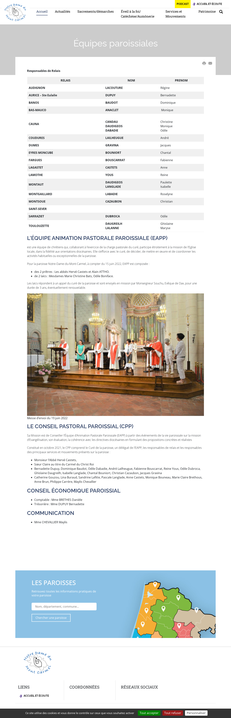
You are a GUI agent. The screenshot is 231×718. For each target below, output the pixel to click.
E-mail (210, 63)
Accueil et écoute (36, 695)
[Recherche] (222, 11)
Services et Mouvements (175, 13)
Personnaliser (196, 713)
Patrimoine (207, 11)
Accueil (42, 11)
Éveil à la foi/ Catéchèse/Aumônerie (137, 13)
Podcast (183, 4)
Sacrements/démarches (95, 11)
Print (204, 63)
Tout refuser (172, 713)
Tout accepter (149, 713)
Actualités (62, 11)
